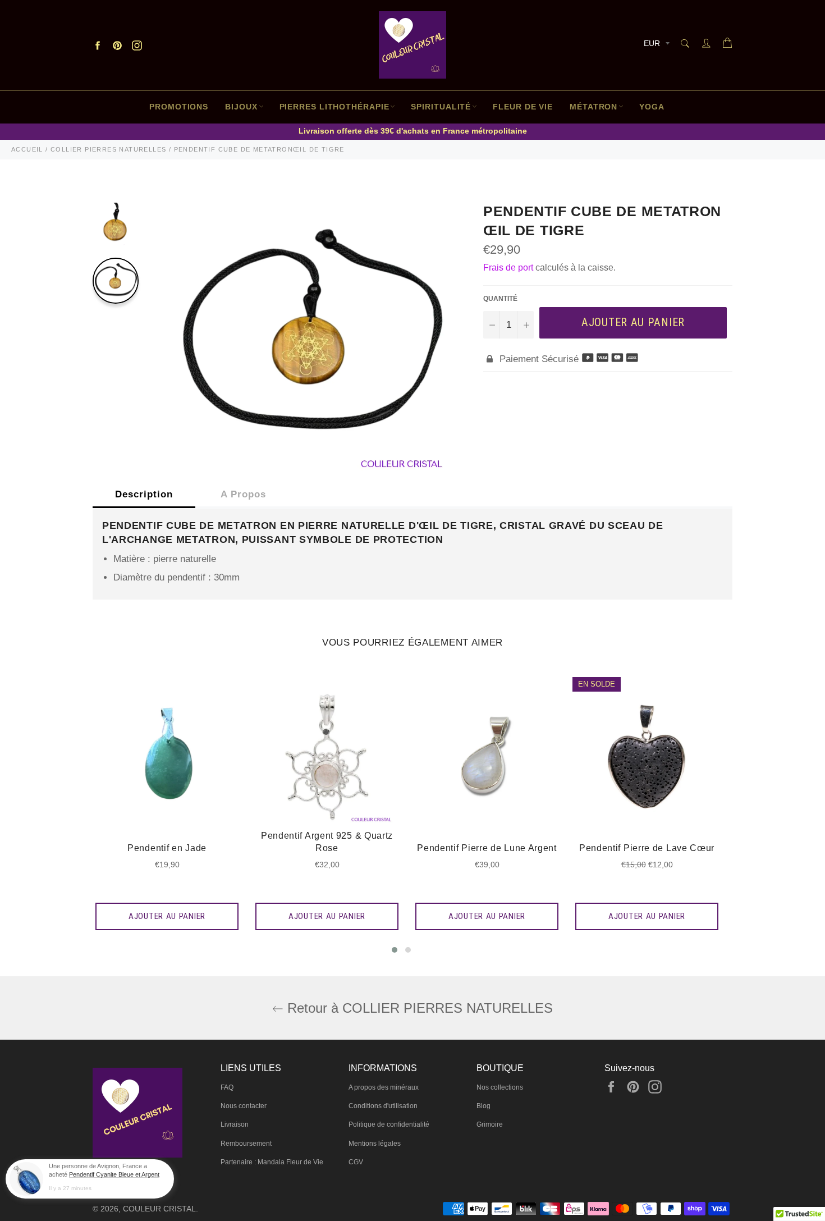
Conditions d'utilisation (383, 1106)
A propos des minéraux (384, 1087)
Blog (483, 1106)
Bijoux (241, 106)
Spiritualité (441, 106)
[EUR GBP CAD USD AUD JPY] (655, 45)
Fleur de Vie (523, 106)
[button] (394, 949)
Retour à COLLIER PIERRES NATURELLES (418, 1008)
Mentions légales (375, 1143)
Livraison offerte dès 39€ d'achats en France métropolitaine (413, 130)
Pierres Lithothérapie (334, 106)
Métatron (593, 106)
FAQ (227, 1087)
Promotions (178, 106)
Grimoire (489, 1124)
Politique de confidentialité (389, 1124)
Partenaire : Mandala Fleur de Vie (272, 1162)
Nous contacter (244, 1106)
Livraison (235, 1124)
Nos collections (499, 1087)
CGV (356, 1162)
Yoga (651, 106)
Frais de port (508, 267)
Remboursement (246, 1143)
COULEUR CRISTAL (159, 1209)
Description (144, 494)
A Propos (243, 494)
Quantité (500, 299)
